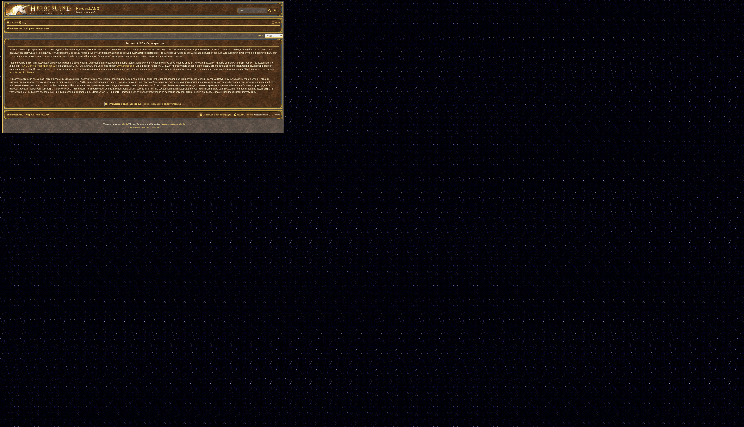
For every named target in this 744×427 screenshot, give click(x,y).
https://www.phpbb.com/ (21, 72)
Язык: (261, 35)
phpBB (125, 124)
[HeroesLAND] (40, 8)
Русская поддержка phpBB (173, 124)
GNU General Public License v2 (39, 66)
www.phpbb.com (125, 66)
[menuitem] (22, 22)
